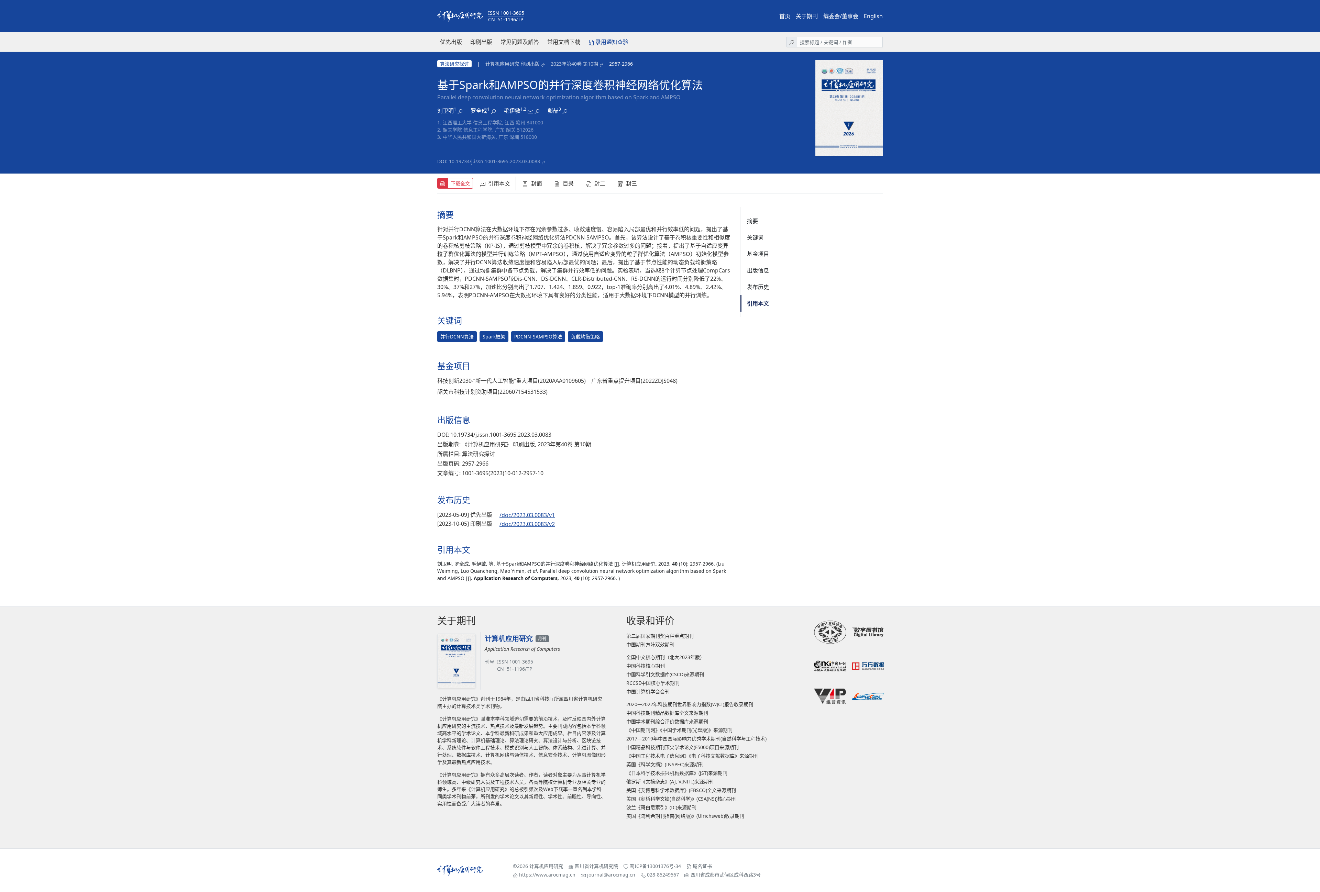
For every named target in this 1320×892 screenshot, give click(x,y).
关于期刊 (807, 16)
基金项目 (758, 254)
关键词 (755, 237)
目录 (568, 183)
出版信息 (758, 270)
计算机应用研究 (546, 866)
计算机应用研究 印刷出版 (512, 63)
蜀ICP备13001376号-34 (655, 866)
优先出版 (451, 42)
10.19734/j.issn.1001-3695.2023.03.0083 (494, 161)
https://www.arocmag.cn (547, 874)
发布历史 (758, 287)
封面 (536, 183)
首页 (784, 16)
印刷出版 (481, 42)
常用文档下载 (563, 42)
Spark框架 (494, 336)
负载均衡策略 (585, 336)
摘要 (752, 221)
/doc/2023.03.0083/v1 (527, 515)
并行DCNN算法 (457, 336)
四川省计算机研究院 (596, 866)
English (873, 16)
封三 (631, 183)
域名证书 (702, 866)
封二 (599, 183)
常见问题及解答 (519, 42)
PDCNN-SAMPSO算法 (538, 336)
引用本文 (499, 183)
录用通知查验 (611, 42)
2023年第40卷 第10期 (574, 63)
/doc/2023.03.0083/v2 (527, 524)
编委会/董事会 (840, 16)
